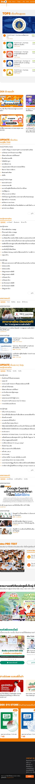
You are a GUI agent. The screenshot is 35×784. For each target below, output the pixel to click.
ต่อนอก (18, 302)
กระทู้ (9, 1)
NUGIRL (15, 371)
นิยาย (13, 1)
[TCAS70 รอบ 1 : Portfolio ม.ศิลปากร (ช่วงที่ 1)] (10, 45)
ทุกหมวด (3, 222)
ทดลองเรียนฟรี (12, 663)
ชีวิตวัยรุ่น (9, 371)
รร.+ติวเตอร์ (9, 222)
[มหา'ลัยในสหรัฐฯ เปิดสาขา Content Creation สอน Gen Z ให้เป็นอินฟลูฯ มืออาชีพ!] (6, 523)
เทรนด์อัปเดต (10, 479)
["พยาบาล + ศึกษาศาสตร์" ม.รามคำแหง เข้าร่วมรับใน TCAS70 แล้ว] (6, 348)
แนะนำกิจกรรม (3, 331)
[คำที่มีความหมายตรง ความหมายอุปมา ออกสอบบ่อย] (11, 120)
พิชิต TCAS (30, 636)
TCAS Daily (18, 349)
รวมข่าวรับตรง (10, 38)
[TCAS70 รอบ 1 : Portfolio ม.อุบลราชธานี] (10, 72)
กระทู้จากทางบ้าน (6, 367)
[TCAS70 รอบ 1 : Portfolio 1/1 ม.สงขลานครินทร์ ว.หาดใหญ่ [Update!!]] (10, 63)
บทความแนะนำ (5, 475)
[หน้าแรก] (4, 1)
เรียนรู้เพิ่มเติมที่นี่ (10, 778)
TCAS (27, 1)
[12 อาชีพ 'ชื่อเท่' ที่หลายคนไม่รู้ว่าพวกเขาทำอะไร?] (11, 101)
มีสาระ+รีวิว (24, 222)
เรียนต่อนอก (16, 222)
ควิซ (24, 1)
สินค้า (8, 5)
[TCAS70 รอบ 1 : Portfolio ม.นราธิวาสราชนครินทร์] (6, 340)
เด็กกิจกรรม (25, 302)
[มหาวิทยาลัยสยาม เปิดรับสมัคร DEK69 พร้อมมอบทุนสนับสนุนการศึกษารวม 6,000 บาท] (11, 686)
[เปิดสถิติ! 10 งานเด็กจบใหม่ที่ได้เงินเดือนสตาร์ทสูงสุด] (6, 531)
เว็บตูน (19, 1)
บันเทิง (19, 371)
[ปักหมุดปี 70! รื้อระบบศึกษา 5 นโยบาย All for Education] (6, 516)
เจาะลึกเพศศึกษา (18, 479)
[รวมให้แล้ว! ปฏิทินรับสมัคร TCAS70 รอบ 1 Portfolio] (6, 356)
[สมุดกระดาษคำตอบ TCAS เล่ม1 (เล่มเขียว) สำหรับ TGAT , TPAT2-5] (9, 720)
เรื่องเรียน (13, 302)
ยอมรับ (29, 776)
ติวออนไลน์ (3, 5)
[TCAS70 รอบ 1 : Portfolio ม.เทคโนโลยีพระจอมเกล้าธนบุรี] (10, 54)
